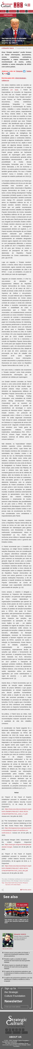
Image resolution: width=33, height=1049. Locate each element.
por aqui (14, 90)
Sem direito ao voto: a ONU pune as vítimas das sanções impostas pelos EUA (16, 921)
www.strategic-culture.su (24, 1042)
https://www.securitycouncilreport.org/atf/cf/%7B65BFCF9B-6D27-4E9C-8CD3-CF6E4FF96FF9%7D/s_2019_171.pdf (16, 811)
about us (15, 1037)
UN (12, 884)
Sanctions (8, 884)
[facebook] (15, 4)
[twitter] (18, 4)
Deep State (8, 882)
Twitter (28, 71)
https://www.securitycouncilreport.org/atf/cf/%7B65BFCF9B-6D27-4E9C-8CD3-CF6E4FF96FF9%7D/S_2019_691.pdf (16, 868)
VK (7, 73)
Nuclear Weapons (23, 882)
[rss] (21, 6)
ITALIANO (22, 11)
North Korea (14, 882)
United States (16, 884)
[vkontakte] (15, 6)
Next (28, 914)
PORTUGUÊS (12, 11)
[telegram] (21, 4)
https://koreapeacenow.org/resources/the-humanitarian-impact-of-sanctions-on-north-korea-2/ (16, 830)
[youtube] (18, 6)
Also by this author (7, 948)
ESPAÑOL (3, 11)
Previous (5, 914)
